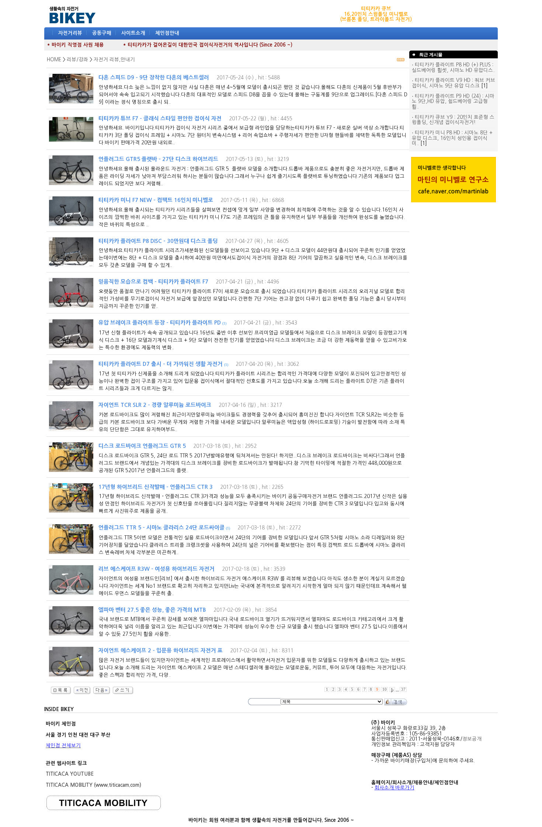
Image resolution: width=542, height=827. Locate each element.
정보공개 (472, 739)
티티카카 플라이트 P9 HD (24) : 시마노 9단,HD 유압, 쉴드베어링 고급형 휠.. (453, 101)
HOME (54, 59)
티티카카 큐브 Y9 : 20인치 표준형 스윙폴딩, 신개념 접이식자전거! (453, 120)
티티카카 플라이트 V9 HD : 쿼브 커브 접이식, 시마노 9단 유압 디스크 (453, 83)
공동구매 (101, 33)
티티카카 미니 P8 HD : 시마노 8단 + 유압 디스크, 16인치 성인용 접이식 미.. (452, 138)
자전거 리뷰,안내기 (114, 59)
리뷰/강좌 (77, 59)
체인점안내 (167, 33)
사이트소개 (133, 33)
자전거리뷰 (70, 33)
